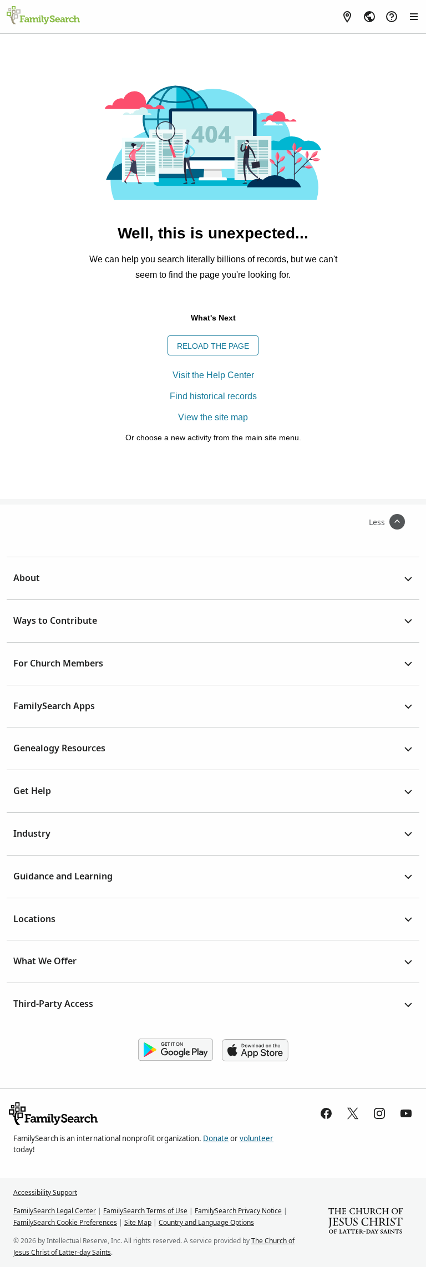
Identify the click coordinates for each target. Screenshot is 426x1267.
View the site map (213, 417)
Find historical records (213, 396)
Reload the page (213, 346)
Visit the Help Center (213, 375)
